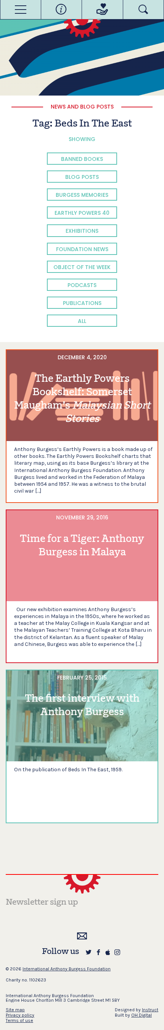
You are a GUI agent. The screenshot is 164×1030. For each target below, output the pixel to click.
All (82, 321)
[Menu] (20, 9)
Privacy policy (20, 1015)
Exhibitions (82, 231)
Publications (82, 303)
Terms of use (19, 1020)
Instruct (150, 1009)
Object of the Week (82, 267)
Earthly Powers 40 (82, 213)
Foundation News (82, 249)
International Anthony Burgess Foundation (67, 969)
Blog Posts (82, 177)
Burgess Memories (82, 195)
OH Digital (141, 1015)
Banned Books (82, 159)
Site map (15, 1009)
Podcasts (82, 285)
